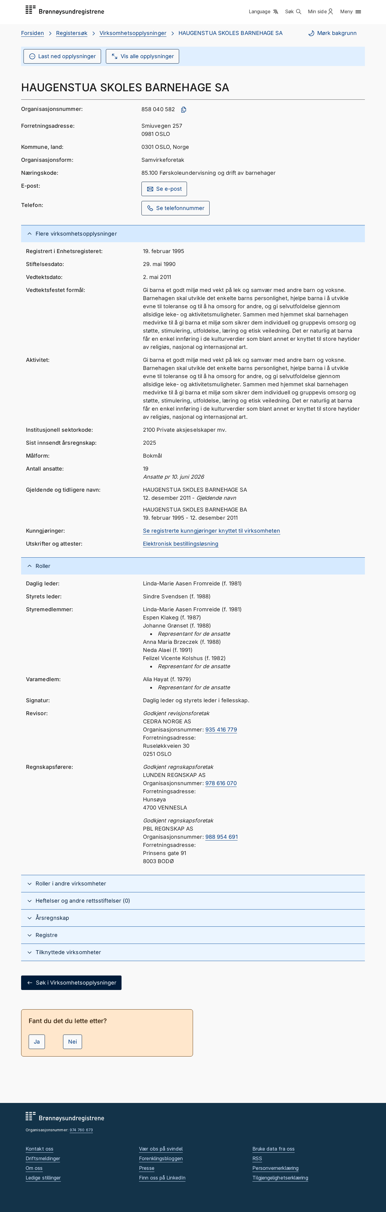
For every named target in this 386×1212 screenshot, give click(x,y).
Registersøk (71, 33)
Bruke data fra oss (273, 1149)
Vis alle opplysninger (147, 56)
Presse (146, 1168)
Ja (37, 1041)
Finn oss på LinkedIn (162, 1178)
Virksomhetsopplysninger (133, 33)
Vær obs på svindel (161, 1149)
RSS (257, 1158)
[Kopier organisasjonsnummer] (183, 109)
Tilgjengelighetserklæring (280, 1178)
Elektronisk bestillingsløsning (181, 543)
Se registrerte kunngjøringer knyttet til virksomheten (211, 531)
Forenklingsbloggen (161, 1158)
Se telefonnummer (180, 208)
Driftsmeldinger (43, 1158)
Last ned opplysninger (67, 56)
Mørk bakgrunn (337, 33)
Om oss (34, 1168)
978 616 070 (221, 783)
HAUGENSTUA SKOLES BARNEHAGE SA (231, 33)
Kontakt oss (39, 1149)
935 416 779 (221, 729)
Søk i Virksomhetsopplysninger (76, 982)
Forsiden (32, 33)
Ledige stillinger (43, 1178)
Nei (72, 1041)
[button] (264, 12)
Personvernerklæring (275, 1168)
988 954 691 (221, 837)
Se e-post (169, 189)
